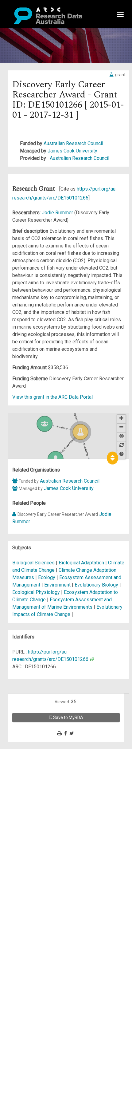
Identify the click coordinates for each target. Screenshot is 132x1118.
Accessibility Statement (44, 823)
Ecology (47, 577)
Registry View (34, 797)
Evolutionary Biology (97, 585)
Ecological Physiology (36, 592)
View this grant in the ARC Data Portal (52, 397)
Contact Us (30, 767)
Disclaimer (30, 775)
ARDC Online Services (43, 789)
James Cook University (72, 151)
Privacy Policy (34, 815)
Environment (58, 585)
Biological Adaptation (82, 563)
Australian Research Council (73, 143)
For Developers (35, 782)
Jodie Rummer (58, 212)
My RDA (28, 760)
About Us (29, 753)
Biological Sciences (34, 563)
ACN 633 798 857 (19, 834)
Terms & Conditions (40, 808)
